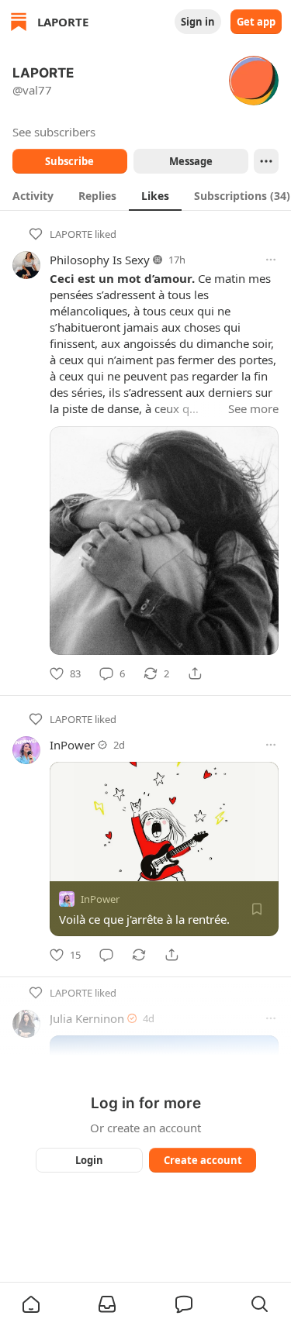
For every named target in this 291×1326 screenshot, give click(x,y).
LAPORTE (71, 234)
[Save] (256, 909)
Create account (202, 1160)
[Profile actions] (266, 161)
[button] (31, 1304)
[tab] (33, 195)
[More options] (270, 259)
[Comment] (106, 954)
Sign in (198, 22)
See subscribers (53, 131)
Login (89, 1160)
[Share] (195, 673)
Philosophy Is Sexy (100, 259)
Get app (256, 22)
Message (190, 161)
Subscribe (69, 161)
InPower (72, 745)
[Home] (18, 21)
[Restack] (139, 954)
